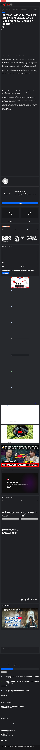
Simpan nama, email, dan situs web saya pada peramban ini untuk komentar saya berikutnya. (18, 270)
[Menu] (1, 4)
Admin (10, 179)
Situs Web (22, 266)
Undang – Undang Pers (5, 733)
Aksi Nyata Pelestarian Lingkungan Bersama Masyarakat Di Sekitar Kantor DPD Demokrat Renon (6, 238)
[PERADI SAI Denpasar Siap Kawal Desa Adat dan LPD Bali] (29, 557)
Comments (32, 669)
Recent (19, 669)
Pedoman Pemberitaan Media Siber (8, 730)
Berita (7, 9)
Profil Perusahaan (4, 718)
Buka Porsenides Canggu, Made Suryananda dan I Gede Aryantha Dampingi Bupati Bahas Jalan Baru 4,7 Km (10, 531)
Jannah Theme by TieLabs (19, 746)
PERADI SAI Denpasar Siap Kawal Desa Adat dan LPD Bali (29, 598)
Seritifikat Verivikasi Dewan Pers (7, 735)
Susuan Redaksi (4, 719)
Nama (3, 262)
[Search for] (38, 4)
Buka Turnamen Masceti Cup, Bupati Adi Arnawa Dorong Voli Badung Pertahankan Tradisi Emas (32, 238)
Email (3, 266)
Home (4, 9)
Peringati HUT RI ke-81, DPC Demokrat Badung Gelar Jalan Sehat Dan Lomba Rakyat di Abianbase (19, 238)
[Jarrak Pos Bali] (8, 4)
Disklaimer (3, 734)
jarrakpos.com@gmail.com (7, 702)
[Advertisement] (20, 82)
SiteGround (32, 746)
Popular (7, 669)
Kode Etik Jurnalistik (5, 731)
